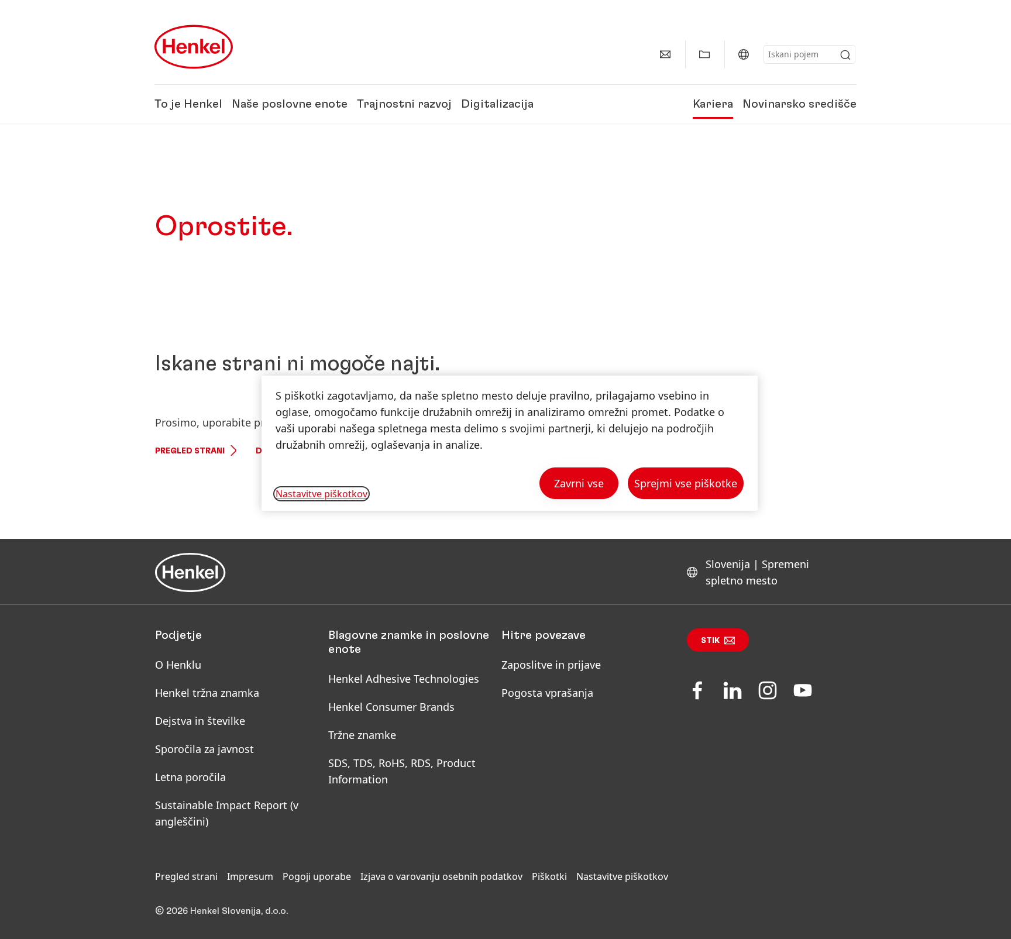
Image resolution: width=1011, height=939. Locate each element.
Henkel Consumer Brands (391, 707)
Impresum (250, 876)
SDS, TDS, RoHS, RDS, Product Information (402, 771)
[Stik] (665, 54)
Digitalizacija (497, 104)
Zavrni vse (579, 483)
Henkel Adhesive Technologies (403, 679)
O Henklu (178, 665)
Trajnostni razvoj (404, 104)
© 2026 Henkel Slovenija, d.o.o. (221, 911)
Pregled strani (190, 451)
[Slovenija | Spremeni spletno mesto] (744, 54)
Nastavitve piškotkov (622, 876)
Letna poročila (190, 777)
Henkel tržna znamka (207, 693)
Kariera (713, 104)
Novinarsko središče (799, 104)
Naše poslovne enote (290, 104)
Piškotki (549, 876)
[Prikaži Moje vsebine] (704, 54)
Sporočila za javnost (204, 749)
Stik (710, 641)
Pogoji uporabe (317, 876)
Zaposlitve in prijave (551, 665)
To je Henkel (188, 104)
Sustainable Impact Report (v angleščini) (226, 813)
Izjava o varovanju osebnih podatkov (441, 876)
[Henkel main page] (193, 46)
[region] (510, 443)
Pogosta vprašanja (547, 693)
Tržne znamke (362, 735)
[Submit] (845, 55)
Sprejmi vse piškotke (685, 483)
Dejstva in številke (200, 721)
